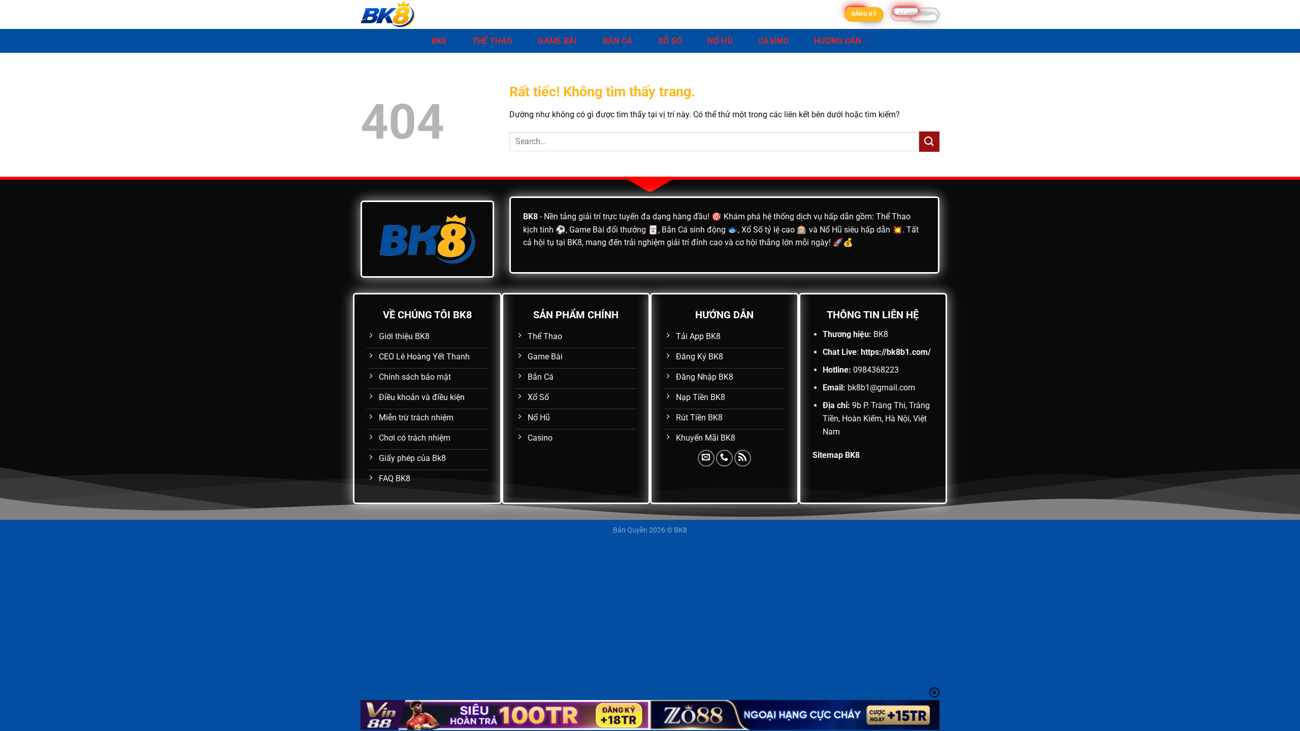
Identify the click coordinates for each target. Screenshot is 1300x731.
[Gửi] (929, 141)
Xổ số (670, 41)
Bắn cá (618, 41)
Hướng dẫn (838, 41)
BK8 (439, 41)
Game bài (557, 41)
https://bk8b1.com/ (896, 352)
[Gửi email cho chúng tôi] (706, 458)
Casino (773, 41)
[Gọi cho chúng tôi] (724, 458)
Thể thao (492, 41)
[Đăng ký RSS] (742, 458)
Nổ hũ (720, 41)
